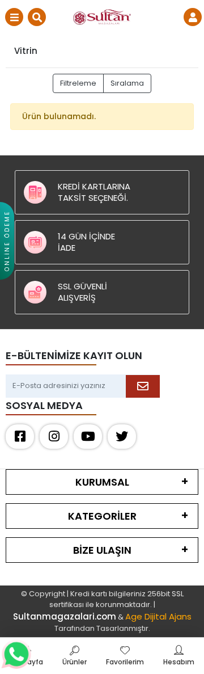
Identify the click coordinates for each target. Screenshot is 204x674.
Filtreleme (78, 83)
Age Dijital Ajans (158, 616)
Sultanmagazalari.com (64, 616)
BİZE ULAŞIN (102, 550)
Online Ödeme (7, 240)
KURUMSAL (102, 482)
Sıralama (127, 83)
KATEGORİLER (102, 516)
